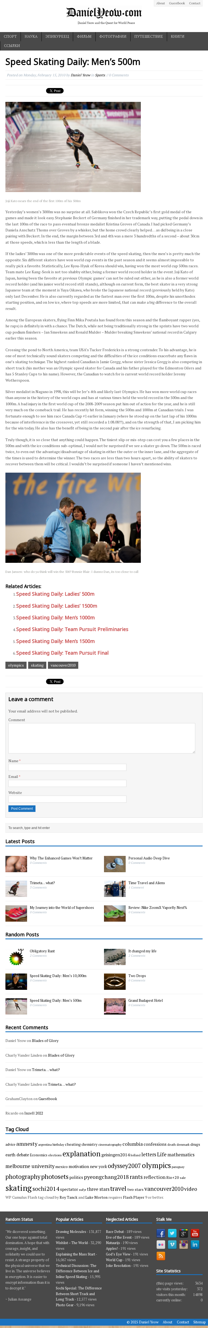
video (190, 1188)
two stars (135, 1189)
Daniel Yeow (80, 75)
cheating (73, 1144)
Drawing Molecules (71, 1231)
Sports (100, 75)
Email (13, 776)
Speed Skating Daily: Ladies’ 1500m (56, 605)
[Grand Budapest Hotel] (115, 1011)
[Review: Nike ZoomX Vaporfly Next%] (115, 918)
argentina (45, 1144)
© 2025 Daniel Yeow (142, 1322)
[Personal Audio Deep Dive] (115, 869)
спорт (10, 36)
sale (183, 1177)
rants (136, 1177)
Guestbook (177, 3)
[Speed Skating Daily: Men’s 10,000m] (16, 986)
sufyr (82, 1189)
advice (10, 1144)
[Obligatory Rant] (16, 962)
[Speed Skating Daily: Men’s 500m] (16, 1011)
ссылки (12, 45)
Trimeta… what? (42, 882)
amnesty (26, 1143)
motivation (79, 1166)
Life (162, 1154)
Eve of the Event (119, 1237)
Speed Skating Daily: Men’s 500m (56, 1000)
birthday (58, 1144)
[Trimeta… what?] (16, 893)
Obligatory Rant (42, 951)
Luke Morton (96, 1197)
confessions (155, 1144)
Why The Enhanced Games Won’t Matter (61, 858)
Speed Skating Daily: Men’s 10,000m (58, 975)
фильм (84, 36)
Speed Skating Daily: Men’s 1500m (55, 641)
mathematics (180, 1154)
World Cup (114, 1259)
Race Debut (115, 1231)
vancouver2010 (63, 665)
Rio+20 (172, 1177)
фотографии (112, 36)
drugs (195, 1144)
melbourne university (29, 1166)
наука (31, 36)
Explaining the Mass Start (75, 1254)
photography (22, 1176)
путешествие (148, 36)
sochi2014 (45, 1188)
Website (15, 792)
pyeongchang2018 (106, 1177)
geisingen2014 (115, 1155)
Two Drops (137, 975)
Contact (194, 3)
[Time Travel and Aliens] (115, 893)
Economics (38, 1155)
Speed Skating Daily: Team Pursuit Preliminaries (72, 629)
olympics (16, 665)
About (160, 3)
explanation (81, 1154)
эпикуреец (57, 36)
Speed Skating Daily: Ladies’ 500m (55, 594)
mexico (61, 1166)
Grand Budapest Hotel (145, 1000)
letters (148, 1154)
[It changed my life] (115, 962)
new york (98, 1166)
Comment (16, 719)
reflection (154, 1177)
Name (13, 760)
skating (37, 665)
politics (76, 1177)
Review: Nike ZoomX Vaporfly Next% (157, 907)
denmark (183, 1144)
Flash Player (133, 1197)
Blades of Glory (45, 1040)
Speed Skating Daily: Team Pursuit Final (62, 652)
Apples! (112, 1248)
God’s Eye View (118, 1254)
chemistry (90, 1144)
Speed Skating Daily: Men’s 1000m (55, 617)
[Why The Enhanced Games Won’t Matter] (16, 869)
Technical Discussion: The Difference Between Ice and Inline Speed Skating (77, 1271)
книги (177, 36)
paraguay (178, 1166)
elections (55, 1155)
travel (118, 1188)
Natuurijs (113, 1242)
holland (136, 1155)
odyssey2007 (124, 1166)
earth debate (17, 1154)
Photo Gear (65, 1304)
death (171, 1144)
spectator (69, 1189)
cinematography (110, 1144)
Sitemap (199, 1322)
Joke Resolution (118, 1265)
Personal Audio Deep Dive (149, 858)
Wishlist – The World (72, 1242)
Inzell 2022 (33, 1113)
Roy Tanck (68, 1197)
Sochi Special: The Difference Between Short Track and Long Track (79, 1294)
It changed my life (142, 951)
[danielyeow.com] (104, 16)
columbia (132, 1144)
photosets (55, 1176)
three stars (98, 1189)
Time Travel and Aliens (146, 882)
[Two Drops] (115, 986)
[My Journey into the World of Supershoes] (16, 918)
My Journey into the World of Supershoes (62, 907)
